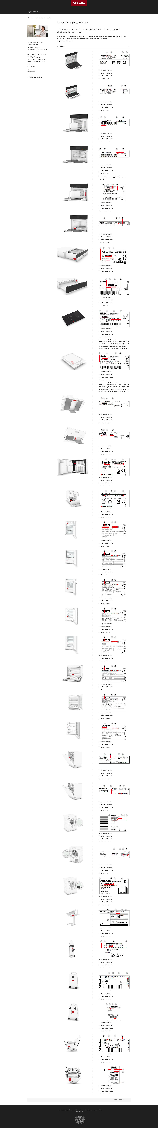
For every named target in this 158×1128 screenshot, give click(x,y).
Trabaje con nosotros (91, 1110)
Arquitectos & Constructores (66, 1110)
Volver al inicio (118, 1099)
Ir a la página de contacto (34, 77)
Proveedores (79, 1110)
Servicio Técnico (32, 39)
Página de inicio (31, 18)
